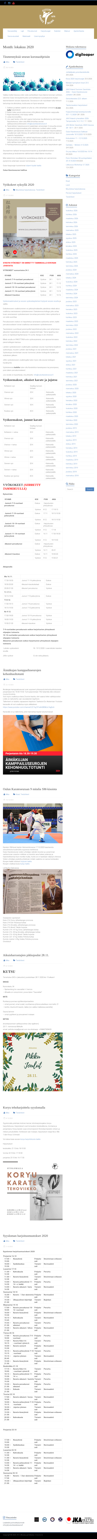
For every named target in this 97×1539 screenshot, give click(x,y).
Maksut (67, 31)
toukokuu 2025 (71, 250)
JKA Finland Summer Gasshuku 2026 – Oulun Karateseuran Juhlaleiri (78, 92)
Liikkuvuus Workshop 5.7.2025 (77, 165)
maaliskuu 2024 (72, 290)
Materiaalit (26, 36)
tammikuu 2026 (72, 226)
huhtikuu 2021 (71, 369)
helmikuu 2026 (71, 222)
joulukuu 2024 (71, 270)
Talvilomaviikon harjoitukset (76, 105)
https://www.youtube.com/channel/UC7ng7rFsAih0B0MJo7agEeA (28, 707)
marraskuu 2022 (72, 333)
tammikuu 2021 (72, 381)
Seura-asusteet (13, 36)
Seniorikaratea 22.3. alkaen (76, 99)
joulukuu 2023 (71, 301)
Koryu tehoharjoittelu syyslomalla (24, 1107)
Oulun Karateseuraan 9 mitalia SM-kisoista (30, 789)
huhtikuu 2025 (71, 254)
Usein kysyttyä (39, 36)
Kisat (18, 794)
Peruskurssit (32, 31)
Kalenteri (57, 31)
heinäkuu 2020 (71, 400)
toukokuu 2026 (71, 211)
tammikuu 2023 (72, 325)
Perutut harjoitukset (73, 193)
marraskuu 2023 (72, 305)
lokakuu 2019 (71, 436)
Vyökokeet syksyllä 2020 (18, 184)
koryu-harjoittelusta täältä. (30, 1139)
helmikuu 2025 (71, 262)
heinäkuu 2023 (71, 309)
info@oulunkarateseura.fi (37, 124)
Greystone (39, 1535)
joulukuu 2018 (71, 472)
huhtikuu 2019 (71, 456)
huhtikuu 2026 (71, 214)
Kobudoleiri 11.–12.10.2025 (76, 138)
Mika (7, 62)
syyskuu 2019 (71, 440)
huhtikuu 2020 (71, 412)
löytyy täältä (24, 864)
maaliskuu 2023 (72, 321)
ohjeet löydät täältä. (34, 166)
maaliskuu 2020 (72, 416)
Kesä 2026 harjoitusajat (75, 79)
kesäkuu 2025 (71, 246)
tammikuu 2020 (72, 424)
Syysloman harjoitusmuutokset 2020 (25, 1235)
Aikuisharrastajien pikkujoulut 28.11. (26, 955)
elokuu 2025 (70, 242)
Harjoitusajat (45, 31)
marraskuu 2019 (72, 432)
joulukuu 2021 (71, 349)
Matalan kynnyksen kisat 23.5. (77, 83)
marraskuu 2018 (72, 476)
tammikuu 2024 (72, 298)
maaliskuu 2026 (72, 218)
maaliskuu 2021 (72, 373)
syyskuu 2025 (71, 238)
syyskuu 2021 (71, 361)
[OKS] (47, 8)
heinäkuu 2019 (71, 448)
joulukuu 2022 (71, 329)
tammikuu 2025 (72, 266)
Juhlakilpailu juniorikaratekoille (77, 72)
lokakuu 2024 (71, 278)
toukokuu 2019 (71, 452)
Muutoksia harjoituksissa (25, 190)
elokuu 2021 (70, 365)
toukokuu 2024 (71, 282)
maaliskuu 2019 (72, 460)
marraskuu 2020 (72, 388)
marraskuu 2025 (72, 230)
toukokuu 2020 (71, 408)
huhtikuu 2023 (71, 317)
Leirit (68, 185)
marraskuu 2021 (72, 353)
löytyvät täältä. (26, 861)
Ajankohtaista (79, 31)
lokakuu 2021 (71, 357)
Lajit (22, 31)
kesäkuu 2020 (71, 404)
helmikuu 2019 (71, 464)
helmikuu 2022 (71, 341)
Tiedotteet (20, 62)
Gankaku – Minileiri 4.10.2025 (77, 145)
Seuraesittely (12, 31)
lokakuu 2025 (71, 234)
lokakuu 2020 (71, 393)
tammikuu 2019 (72, 468)
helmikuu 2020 (71, 420)
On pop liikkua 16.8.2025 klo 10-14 (79, 151)
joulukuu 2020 (71, 385)
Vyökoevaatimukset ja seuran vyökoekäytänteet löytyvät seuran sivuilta (31, 301)
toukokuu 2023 (71, 313)
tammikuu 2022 (72, 345)
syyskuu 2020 (71, 396)
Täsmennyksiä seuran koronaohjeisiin (26, 56)
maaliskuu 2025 (72, 258)
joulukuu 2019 (71, 428)
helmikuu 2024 (71, 294)
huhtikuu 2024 (71, 286)
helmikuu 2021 (71, 377)
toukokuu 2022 (71, 337)
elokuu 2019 (70, 444)
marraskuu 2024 (72, 274)
